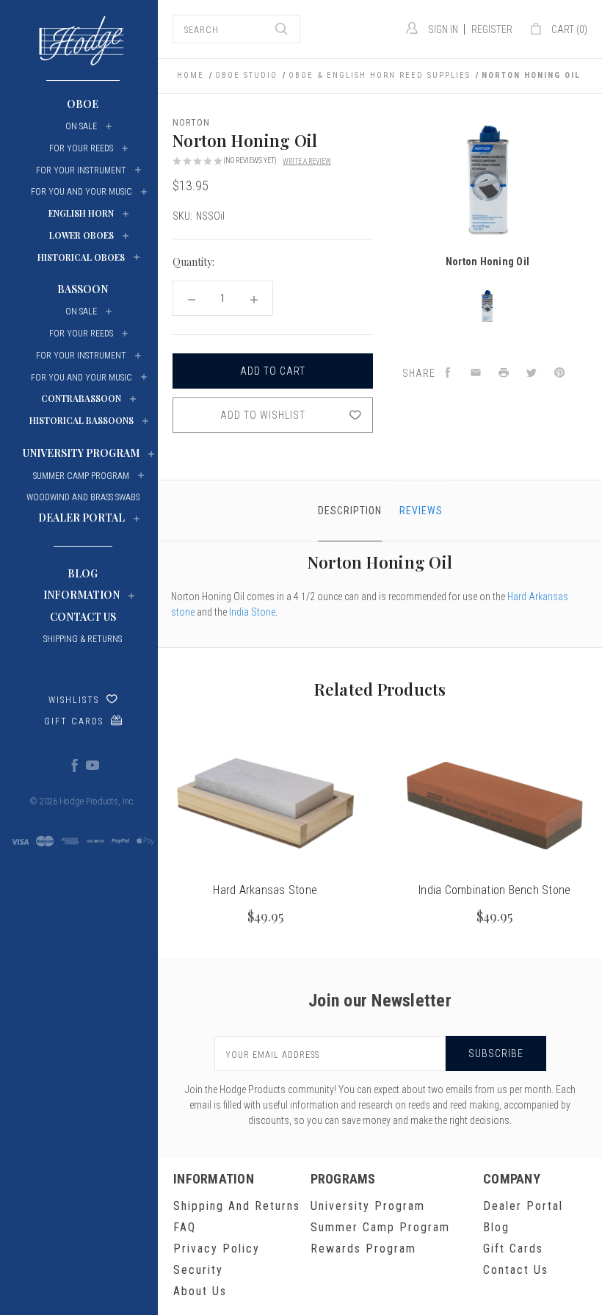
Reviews (421, 510)
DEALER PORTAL (81, 518)
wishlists (73, 700)
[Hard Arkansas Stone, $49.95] (265, 804)
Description (350, 510)
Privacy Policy (216, 1248)
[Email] (475, 374)
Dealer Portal (523, 1206)
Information (81, 595)
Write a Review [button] (307, 161)
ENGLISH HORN (81, 213)
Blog (83, 573)
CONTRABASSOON (81, 398)
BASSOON (82, 289)
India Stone (252, 612)
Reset (355, 263)
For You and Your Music (81, 192)
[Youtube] (92, 765)
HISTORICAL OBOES (81, 257)
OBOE (82, 104)
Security (198, 1270)
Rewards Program (363, 1248)
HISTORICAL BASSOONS (81, 420)
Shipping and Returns (236, 1206)
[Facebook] (74, 765)
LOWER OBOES (81, 235)
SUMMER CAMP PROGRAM (81, 476)
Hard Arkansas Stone (265, 890)
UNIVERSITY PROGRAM (81, 453)
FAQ (184, 1227)
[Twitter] (531, 374)
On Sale (81, 126)
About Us (200, 1291)
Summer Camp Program (380, 1227)
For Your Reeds (81, 148)
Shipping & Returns (82, 639)
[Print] (503, 374)
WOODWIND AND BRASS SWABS (82, 497)
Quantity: (193, 262)
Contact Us (83, 617)
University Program (368, 1206)
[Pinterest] (559, 374)
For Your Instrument (81, 170)
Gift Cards (74, 721)
